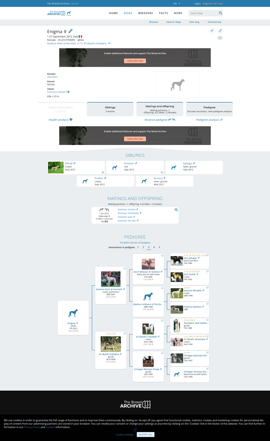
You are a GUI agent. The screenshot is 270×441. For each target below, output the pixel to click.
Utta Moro (52, 76)
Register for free (213, 3)
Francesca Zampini (57, 91)
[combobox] (206, 13)
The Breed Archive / (59, 3)
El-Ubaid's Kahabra (95, 43)
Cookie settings (125, 434)
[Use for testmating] (212, 30)
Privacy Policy (32, 427)
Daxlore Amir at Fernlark (61, 43)
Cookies (50, 427)
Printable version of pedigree (135, 242)
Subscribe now (135, 60)
